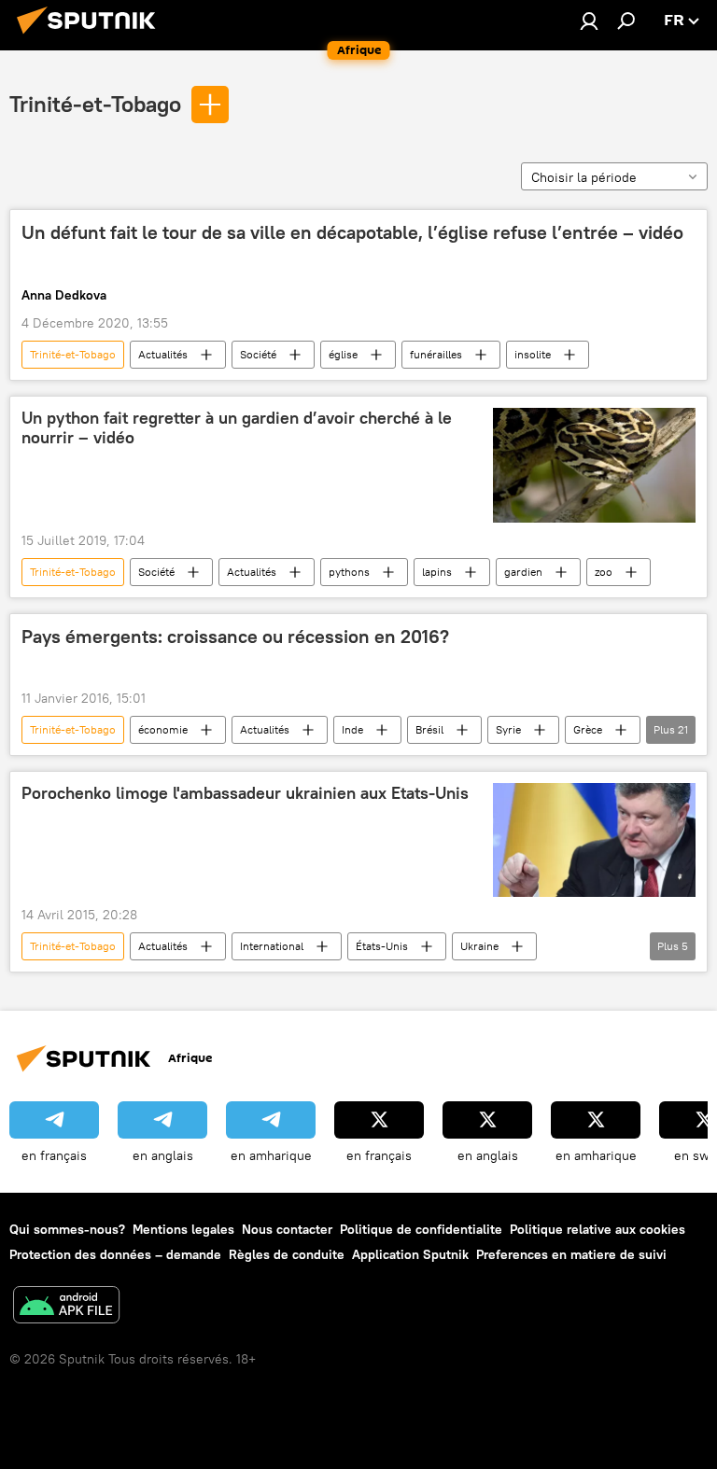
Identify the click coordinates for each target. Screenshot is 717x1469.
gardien (523, 572)
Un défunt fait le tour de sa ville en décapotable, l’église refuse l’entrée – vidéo (352, 232)
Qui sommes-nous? (67, 1229)
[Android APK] (66, 1307)
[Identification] (589, 20)
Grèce (587, 729)
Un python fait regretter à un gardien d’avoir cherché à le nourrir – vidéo (236, 428)
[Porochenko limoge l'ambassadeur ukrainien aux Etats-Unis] (594, 840)
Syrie (508, 729)
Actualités (163, 354)
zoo (603, 572)
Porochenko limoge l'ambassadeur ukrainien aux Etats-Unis (245, 793)
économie (163, 729)
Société (258, 354)
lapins (437, 572)
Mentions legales (183, 1229)
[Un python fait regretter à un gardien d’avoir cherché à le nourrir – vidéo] (594, 465)
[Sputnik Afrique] (91, 36)
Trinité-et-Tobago (95, 104)
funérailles (436, 354)
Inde (352, 729)
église (343, 354)
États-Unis (382, 946)
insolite (532, 354)
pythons (349, 572)
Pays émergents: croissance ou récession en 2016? (235, 636)
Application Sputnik (410, 1254)
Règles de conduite (286, 1254)
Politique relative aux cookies (597, 1229)
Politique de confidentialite (421, 1229)
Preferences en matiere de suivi (571, 1254)
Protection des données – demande (115, 1254)
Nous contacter (287, 1229)
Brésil (429, 729)
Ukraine (479, 946)
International (271, 946)
